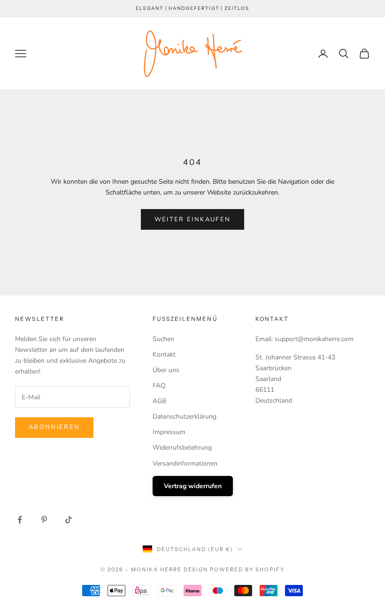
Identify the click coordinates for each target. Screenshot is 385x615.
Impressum (169, 432)
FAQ (159, 385)
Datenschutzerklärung (184, 416)
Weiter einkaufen (192, 219)
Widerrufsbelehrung (182, 447)
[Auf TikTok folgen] (68, 519)
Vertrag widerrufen (193, 486)
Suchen (163, 339)
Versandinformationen (185, 463)
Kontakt (164, 354)
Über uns (166, 370)
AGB (159, 401)
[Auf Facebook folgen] (19, 519)
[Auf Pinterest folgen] (44, 519)
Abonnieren (54, 427)
